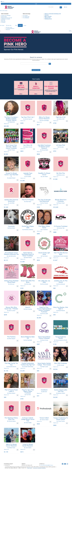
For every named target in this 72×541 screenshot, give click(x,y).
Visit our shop (48, 17)
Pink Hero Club (8, 25)
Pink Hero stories (9, 27)
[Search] (61, 7)
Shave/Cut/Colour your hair (6, 17)
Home (3, 1)
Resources (8, 29)
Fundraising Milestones (10, 28)
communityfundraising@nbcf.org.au (46, 465)
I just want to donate (36, 70)
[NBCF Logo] (10, 459)
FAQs (16, 25)
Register (20, 25)
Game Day (3, 21)
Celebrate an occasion (5, 19)
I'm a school (25, 15)
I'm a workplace (26, 17)
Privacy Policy (29, 467)
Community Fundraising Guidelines (39, 467)
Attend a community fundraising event (53, 13)
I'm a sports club (26, 16)
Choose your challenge (5, 15)
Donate (25, 25)
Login (36, 3)
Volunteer (47, 15)
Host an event (4, 16)
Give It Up (3, 20)
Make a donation (48, 16)
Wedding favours (48, 18)
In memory (3, 22)
